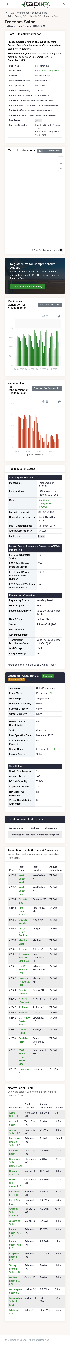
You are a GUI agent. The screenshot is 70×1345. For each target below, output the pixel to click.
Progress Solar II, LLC (14, 1257)
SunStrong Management (47, 70)
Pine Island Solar (22, 911)
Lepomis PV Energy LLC (24, 981)
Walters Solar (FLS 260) (14, 1281)
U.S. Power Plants (19, 12)
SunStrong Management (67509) (45, 503)
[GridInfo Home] (35, 4)
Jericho (23, 949)
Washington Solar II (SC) (15, 1301)
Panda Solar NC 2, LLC (15, 1245)
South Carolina (39, 12)
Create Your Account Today (28, 286)
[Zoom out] (60, 163)
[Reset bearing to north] (60, 168)
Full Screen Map (52, 150)
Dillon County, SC (17, 16)
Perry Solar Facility (23, 932)
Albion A (23, 1007)
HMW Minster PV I (23, 969)
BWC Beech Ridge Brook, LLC (22, 1057)
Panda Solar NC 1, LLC (15, 1232)
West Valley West (22, 879)
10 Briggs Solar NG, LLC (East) (24, 957)
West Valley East (22, 890)
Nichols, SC (35, 16)
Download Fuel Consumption (47, 388)
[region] (35, 204)
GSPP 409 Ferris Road (24, 1021)
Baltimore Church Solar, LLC (14, 1142)
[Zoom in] (60, 159)
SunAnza (23, 1012)
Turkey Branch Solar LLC (14, 1269)
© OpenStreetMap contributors (45, 250)
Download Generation (50, 304)
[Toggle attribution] (61, 250)
